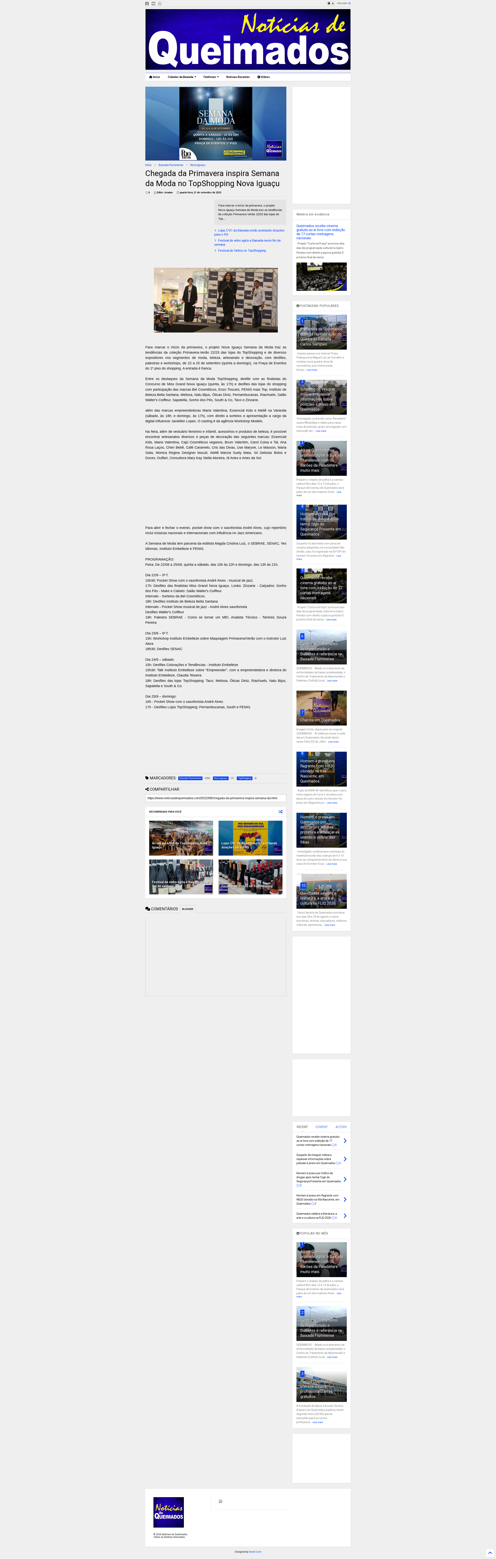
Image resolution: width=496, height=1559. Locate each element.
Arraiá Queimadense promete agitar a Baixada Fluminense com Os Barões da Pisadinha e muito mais (321, 460)
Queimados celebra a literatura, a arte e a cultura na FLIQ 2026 (318, 898)
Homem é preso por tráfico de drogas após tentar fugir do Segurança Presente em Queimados (320, 524)
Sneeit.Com (255, 1551)
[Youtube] (153, 3)
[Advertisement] (177, 227)
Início (156, 77)
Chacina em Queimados (320, 720)
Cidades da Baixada (180, 77)
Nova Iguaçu (197, 165)
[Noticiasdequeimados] (166, 3)
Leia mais (312, 370)
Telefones (209, 77)
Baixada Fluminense (171, 165)
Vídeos (265, 77)
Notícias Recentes (238, 77)
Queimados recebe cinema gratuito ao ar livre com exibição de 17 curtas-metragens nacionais (320, 232)
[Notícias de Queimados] (248, 68)
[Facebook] (147, 3)
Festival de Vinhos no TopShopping (242, 250)
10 (303, 885)
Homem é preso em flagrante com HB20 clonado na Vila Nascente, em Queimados (317, 771)
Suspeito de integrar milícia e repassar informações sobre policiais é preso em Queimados (317, 399)
